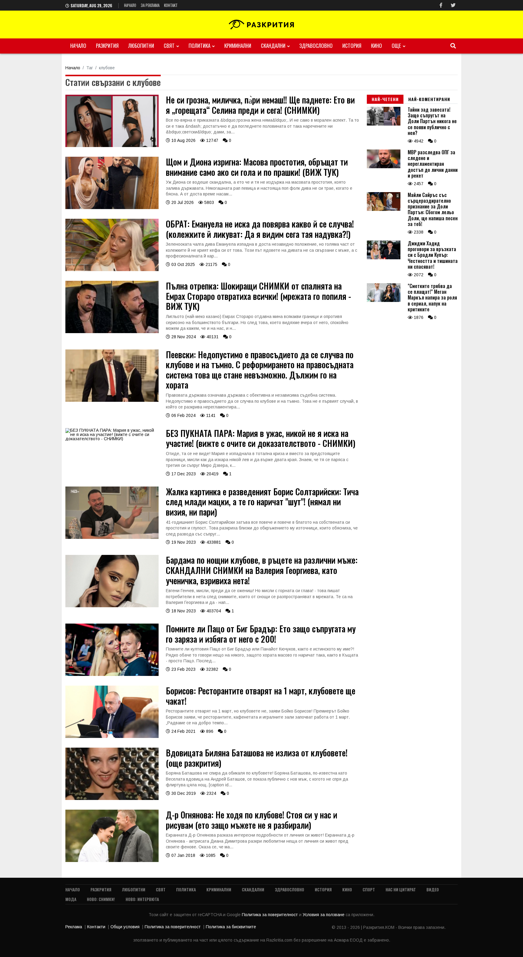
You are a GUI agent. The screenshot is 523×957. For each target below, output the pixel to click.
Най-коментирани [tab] (429, 99)
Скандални (273, 45)
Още (396, 45)
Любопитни (141, 45)
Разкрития (107, 45)
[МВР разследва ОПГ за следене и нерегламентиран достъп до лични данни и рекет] (383, 166)
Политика (199, 45)
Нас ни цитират (401, 889)
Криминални (237, 45)
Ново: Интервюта (142, 899)
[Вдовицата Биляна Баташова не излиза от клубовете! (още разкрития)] (112, 798)
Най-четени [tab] (385, 99)
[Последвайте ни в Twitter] (453, 5)
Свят (169, 45)
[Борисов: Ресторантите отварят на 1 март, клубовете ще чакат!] (112, 736)
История (351, 45)
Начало (130, 5)
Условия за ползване (324, 914)
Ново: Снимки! (101, 899)
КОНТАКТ (171, 5)
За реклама (150, 5)
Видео (432, 889)
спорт (369, 889)
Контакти (96, 927)
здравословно (316, 45)
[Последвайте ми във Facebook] (441, 5)
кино (376, 45)
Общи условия (125, 927)
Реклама (73, 927)
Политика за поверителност (270, 914)
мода (70, 899)
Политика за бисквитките (231, 927)
